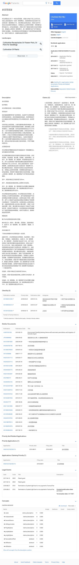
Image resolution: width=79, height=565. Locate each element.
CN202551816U (8, 394)
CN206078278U (8, 345)
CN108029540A (8, 410)
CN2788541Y (7, 378)
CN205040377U (8, 370)
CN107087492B (7, 341)
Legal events (65, 82)
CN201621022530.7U (9, 449)
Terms (47, 562)
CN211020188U (8, 406)
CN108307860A (8, 349)
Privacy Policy (55, 562)
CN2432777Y (7, 402)
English (64, 32)
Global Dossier (70, 89)
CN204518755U (8, 418)
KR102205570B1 (8, 386)
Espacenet (62, 89)
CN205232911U (8, 362)
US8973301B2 (7, 332)
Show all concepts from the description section (17, 550)
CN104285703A (8, 398)
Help (63, 562)
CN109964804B (7, 414)
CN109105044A (8, 311)
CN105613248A (8, 366)
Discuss (53, 91)
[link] (6, 513)
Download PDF (57, 24)
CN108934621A (8, 305)
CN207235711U (8, 358)
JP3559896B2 (7, 337)
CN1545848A (7, 353)
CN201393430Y (7, 374)
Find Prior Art (70, 24)
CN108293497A (8, 426)
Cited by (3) (57, 82)
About (16, 562)
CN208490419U (8, 382)
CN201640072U (8, 390)
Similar (55, 27)
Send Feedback (25, 562)
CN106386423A (8, 430)
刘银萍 (58, 35)
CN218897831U (8, 422)
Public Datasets (37, 562)
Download (63, 506)
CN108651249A (8, 299)
